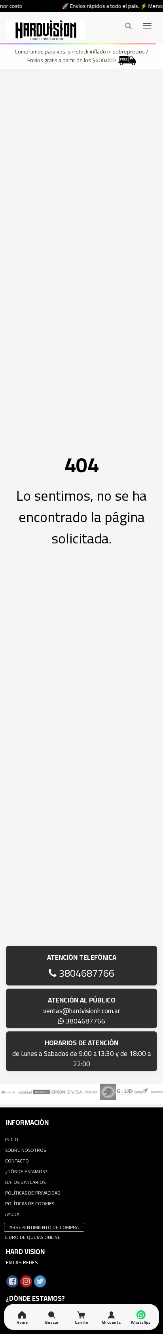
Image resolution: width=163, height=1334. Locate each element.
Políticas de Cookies (29, 1203)
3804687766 (85, 973)
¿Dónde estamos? (26, 1171)
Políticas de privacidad (33, 1192)
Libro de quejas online (33, 1237)
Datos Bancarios (25, 1182)
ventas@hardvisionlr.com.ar (81, 1010)
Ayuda (12, 1214)
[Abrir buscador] (128, 25)
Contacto (17, 1160)
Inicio (11, 1139)
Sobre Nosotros (25, 1150)
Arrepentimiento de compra (44, 1227)
